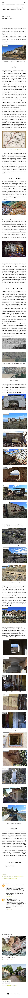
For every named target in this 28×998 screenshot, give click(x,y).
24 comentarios (10, 959)
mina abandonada (14, 876)
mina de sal (21, 876)
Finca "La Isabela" (8, 957)
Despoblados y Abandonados (13, 5)
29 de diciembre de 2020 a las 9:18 (13, 900)
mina (10, 876)
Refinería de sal (8, 878)
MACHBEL (14, 259)
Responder (9, 896)
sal (12, 878)
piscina (3, 878)
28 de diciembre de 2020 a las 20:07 (17, 885)
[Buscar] (25, 2)
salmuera (15, 878)
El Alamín (6, 983)
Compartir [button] (4, 874)
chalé (7, 876)
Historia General (18, 149)
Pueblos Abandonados (11, 899)
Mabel (7, 885)
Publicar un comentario (12, 985)
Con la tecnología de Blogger (15, 993)
